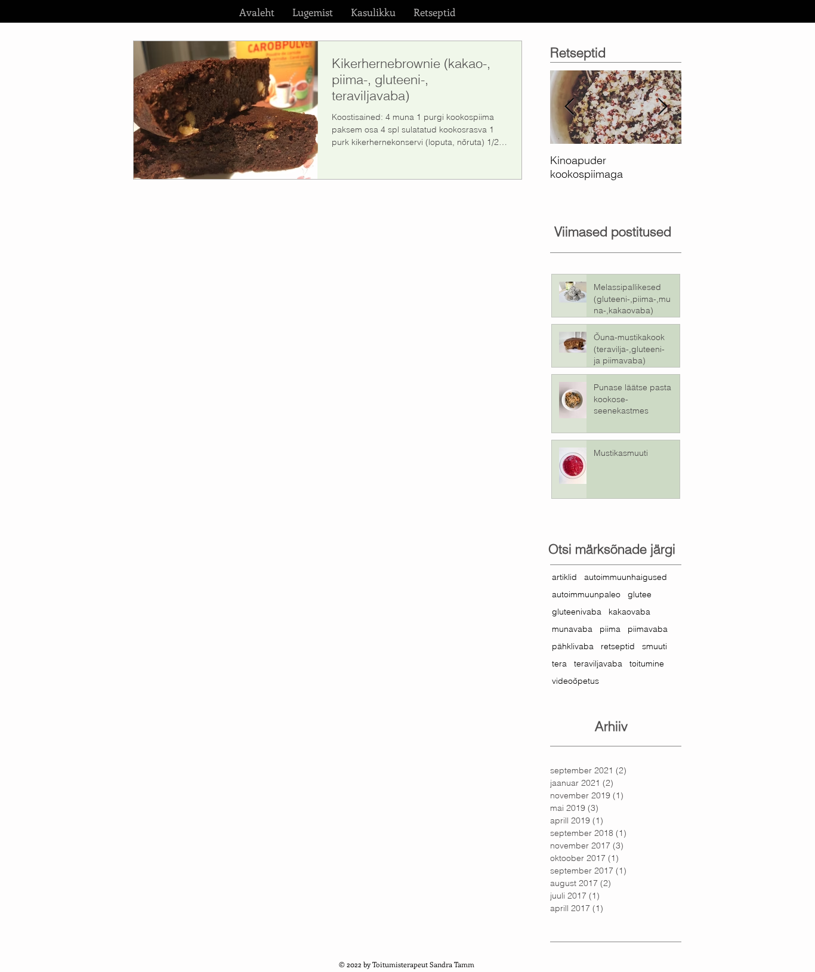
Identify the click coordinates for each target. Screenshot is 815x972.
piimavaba (648, 629)
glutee (640, 595)
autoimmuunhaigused (625, 577)
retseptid (618, 646)
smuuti (654, 646)
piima (610, 629)
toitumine (646, 664)
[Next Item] (662, 107)
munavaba (572, 629)
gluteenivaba (576, 612)
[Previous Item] (569, 107)
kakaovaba (629, 612)
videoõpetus (575, 681)
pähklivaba (573, 646)
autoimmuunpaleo (586, 595)
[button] (312, 12)
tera (559, 664)
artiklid (564, 577)
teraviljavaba (598, 664)
